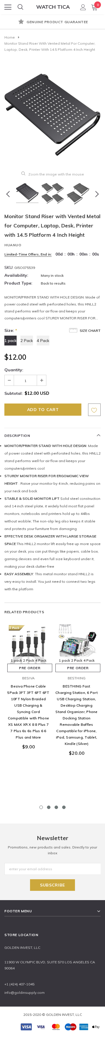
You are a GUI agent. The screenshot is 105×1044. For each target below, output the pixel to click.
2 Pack (26, 340)
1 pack (10, 340)
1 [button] (41, 807)
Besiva (28, 678)
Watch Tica (53, 6)
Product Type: (18, 283)
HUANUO (13, 245)
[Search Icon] (20, 7)
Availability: (16, 275)
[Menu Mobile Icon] (7, 7)
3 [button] (56, 807)
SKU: (8, 267)
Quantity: (13, 369)
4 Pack (43, 340)
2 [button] (48, 807)
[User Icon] (83, 7)
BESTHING (77, 678)
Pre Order (29, 668)
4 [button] (64, 807)
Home (9, 37)
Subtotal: (13, 393)
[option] (52, 22)
